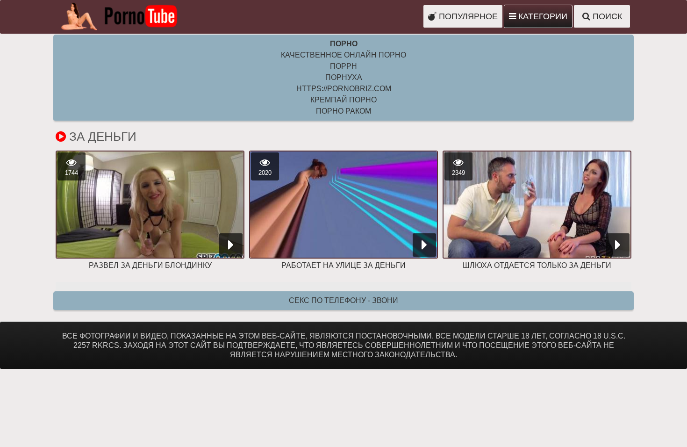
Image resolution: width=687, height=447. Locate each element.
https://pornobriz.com (343, 89)
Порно (344, 44)
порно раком (343, 111)
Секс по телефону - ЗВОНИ (343, 300)
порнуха (343, 77)
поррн (343, 66)
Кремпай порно (343, 100)
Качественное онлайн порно (343, 55)
